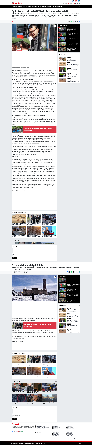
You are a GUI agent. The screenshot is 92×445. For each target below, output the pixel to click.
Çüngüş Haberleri (56, 434)
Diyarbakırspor (69, 426)
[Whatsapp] (22, 431)
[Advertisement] (34, 58)
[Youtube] (18, 431)
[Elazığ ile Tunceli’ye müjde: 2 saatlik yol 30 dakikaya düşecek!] (49, 230)
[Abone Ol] (79, 21)
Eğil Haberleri (55, 433)
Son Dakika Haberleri (40, 431)
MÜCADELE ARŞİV (50, 6)
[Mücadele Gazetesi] (17, 3)
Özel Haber (55, 425)
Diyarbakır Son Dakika (71, 423)
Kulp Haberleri (69, 433)
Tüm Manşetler (39, 429)
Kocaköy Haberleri (56, 438)
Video (71, 3)
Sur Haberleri (55, 429)
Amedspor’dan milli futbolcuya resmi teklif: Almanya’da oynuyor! (72, 75)
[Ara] (79, 3)
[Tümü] (79, 54)
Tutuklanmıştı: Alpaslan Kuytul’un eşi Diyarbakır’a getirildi (33, 224)
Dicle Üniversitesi (56, 427)
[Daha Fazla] (73, 21)
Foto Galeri (64, 3)
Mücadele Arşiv (70, 427)
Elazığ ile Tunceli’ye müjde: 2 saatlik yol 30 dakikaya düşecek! (49, 236)
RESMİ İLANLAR (58, 6)
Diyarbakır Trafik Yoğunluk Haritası (42, 427)
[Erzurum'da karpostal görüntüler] (34, 288)
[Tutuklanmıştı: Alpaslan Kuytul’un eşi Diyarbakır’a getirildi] (34, 218)
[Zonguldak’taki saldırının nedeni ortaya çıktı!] (19, 230)
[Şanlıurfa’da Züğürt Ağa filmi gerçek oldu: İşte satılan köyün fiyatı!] (19, 218)
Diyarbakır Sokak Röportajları (72, 438)
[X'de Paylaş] (69, 21)
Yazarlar (76, 3)
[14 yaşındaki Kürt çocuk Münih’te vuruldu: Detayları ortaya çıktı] (49, 218)
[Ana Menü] (79, 6)
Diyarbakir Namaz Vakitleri (41, 426)
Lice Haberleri (69, 432)
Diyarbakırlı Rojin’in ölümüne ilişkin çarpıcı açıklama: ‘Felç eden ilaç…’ (72, 60)
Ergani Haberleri (70, 431)
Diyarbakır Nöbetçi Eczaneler (41, 423)
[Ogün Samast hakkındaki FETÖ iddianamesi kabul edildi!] (34, 37)
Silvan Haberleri (56, 432)
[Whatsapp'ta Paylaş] (71, 21)
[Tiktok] (20, 431)
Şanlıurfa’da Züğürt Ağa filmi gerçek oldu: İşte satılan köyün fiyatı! (19, 224)
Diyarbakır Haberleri (56, 423)
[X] (14, 431)
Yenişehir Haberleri (70, 429)
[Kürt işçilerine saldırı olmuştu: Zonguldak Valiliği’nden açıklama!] (34, 230)
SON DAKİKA (28, 6)
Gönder (14, 257)
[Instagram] (16, 431)
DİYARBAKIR (14, 6)
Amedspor (69, 425)
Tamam (79, 443)
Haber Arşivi (38, 432)
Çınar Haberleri (56, 435)
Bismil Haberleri (56, 431)
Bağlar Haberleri (56, 428)
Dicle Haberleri (70, 435)
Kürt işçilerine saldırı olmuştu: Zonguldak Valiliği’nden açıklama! (33, 236)
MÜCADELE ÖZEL (21, 6)
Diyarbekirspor (56, 426)
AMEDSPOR (34, 6)
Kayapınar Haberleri (70, 428)
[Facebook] (12, 431)
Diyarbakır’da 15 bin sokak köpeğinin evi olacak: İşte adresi (73, 81)
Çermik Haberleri (70, 434)
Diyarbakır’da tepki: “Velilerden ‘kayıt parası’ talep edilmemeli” (72, 70)
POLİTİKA (39, 6)
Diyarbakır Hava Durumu (40, 425)
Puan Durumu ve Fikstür (40, 428)
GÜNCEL (44, 6)
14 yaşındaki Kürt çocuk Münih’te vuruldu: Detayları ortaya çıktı (48, 224)
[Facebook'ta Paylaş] (67, 21)
